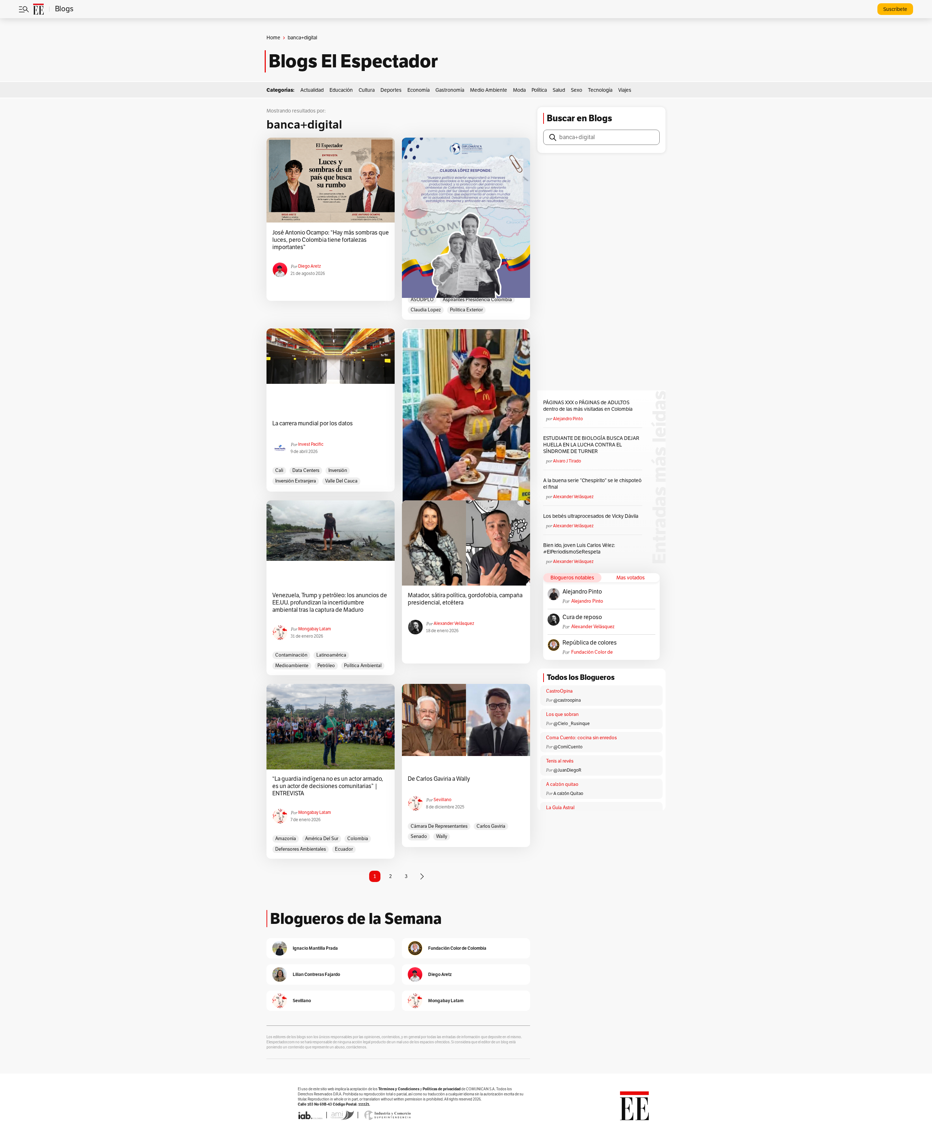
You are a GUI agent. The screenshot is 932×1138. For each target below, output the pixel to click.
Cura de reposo (582, 617)
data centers (305, 470)
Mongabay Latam (314, 628)
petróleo (326, 666)
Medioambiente (291, 666)
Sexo (576, 90)
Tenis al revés (559, 761)
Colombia (357, 839)
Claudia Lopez (426, 310)
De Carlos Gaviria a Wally (439, 779)
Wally (441, 836)
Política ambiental (363, 666)
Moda (519, 90)
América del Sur (321, 839)
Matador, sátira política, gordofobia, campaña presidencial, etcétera (465, 599)
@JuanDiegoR (567, 770)
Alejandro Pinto (568, 418)
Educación (341, 90)
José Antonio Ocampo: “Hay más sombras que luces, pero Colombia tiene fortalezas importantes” (330, 240)
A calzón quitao (562, 784)
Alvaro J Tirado (567, 461)
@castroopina (567, 700)
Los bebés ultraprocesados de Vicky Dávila (591, 516)
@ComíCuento (567, 746)
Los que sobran (562, 714)
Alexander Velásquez (454, 623)
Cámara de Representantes (439, 826)
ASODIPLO (422, 300)
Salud (559, 90)
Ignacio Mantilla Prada (315, 948)
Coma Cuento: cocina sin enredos (581, 738)
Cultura (367, 90)
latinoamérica (331, 655)
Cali (279, 470)
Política (539, 90)
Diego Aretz (309, 266)
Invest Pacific (310, 444)
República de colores (589, 642)
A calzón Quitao (568, 793)
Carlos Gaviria (491, 826)
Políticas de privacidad (442, 1089)
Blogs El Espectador (353, 61)
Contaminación (291, 655)
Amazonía (285, 839)
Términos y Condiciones (398, 1089)
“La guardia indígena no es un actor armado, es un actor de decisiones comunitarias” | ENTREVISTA (327, 786)
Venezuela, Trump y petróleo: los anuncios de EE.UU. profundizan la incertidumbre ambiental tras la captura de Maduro (329, 603)
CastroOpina (559, 691)
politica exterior (466, 310)
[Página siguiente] (422, 876)
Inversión (337, 470)
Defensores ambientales (300, 849)
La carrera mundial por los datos (312, 423)
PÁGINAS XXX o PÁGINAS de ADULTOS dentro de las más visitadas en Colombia (587, 405)
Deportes (391, 90)
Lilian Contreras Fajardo (316, 974)
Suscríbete (895, 9)
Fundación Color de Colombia (592, 652)
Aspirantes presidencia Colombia (477, 300)
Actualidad (312, 90)
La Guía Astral (560, 808)
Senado (419, 836)
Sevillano (442, 799)
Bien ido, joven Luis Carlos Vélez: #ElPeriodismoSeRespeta (579, 548)
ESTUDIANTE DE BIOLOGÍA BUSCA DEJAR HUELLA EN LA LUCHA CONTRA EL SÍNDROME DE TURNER (591, 444)
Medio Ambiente (488, 90)
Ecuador (344, 849)
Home (273, 38)
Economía (418, 90)
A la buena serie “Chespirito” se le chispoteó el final (592, 483)
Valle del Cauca (341, 481)
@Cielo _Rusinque (571, 723)
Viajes (624, 90)
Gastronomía (449, 90)
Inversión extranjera (295, 481)
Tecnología (600, 90)
